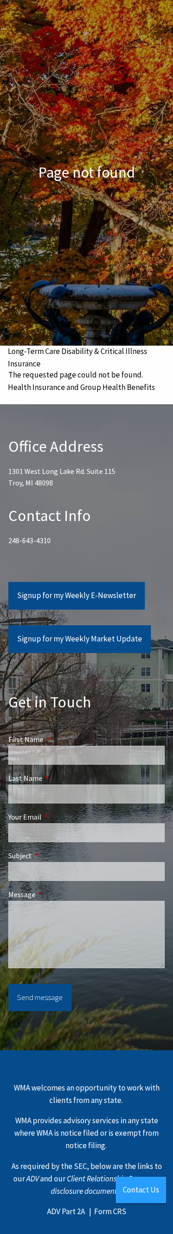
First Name (58, 739)
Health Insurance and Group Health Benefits (81, 387)
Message (54, 894)
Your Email (57, 816)
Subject (53, 855)
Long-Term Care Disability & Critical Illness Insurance (77, 357)
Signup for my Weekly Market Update (79, 639)
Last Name (58, 778)
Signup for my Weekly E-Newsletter (76, 595)
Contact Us (141, 1190)
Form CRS (110, 1211)
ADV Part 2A (66, 1211)
